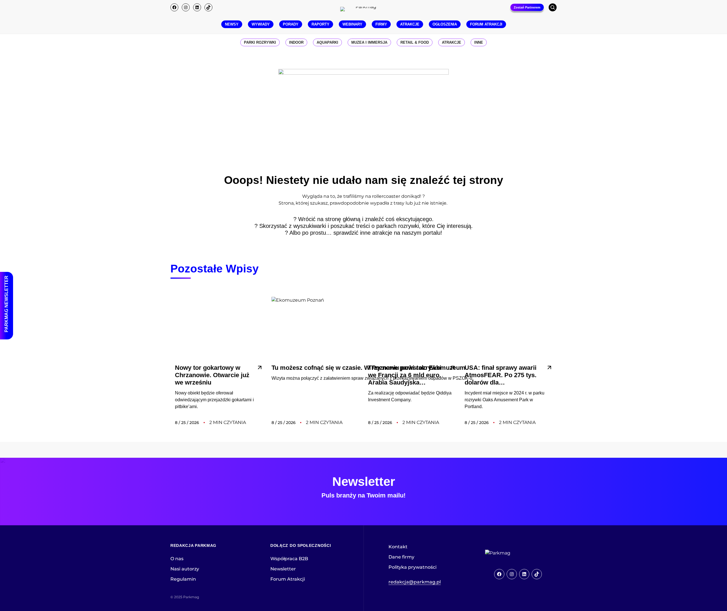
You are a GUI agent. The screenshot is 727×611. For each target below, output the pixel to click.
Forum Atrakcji (287, 579)
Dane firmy (401, 557)
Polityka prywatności (412, 567)
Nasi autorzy (184, 569)
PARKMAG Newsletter (6, 304)
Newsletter (283, 569)
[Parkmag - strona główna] (513, 553)
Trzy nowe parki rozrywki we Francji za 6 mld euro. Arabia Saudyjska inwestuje (404, 375)
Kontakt (398, 546)
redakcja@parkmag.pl (414, 582)
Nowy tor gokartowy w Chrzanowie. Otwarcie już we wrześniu (212, 375)
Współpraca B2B (289, 558)
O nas (176, 558)
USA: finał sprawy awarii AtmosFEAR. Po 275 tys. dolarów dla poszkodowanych (500, 375)
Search (553, 7)
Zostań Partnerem (527, 7)
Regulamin (183, 579)
